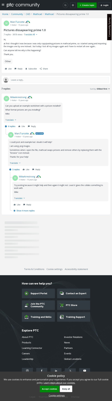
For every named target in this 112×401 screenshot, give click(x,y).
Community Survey (109, 27)
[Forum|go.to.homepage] (23, 5)
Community (17, 14)
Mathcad (37, 14)
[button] (3, 5)
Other (8, 61)
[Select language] (73, 5)
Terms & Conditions (34, 269)
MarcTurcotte (17, 21)
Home (5, 14)
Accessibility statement (76, 269)
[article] (56, 112)
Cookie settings (55, 269)
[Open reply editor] (56, 80)
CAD (28, 14)
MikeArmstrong (18, 97)
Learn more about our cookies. (59, 382)
